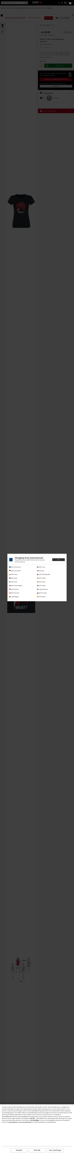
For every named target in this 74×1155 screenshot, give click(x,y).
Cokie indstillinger (13, 1122)
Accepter (19, 1150)
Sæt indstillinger (55, 1150)
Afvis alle (37, 1150)
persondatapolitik (26, 1122)
